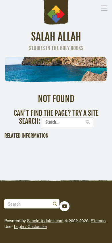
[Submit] (54, 203)
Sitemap (98, 220)
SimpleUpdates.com (45, 220)
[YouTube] (65, 206)
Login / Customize (30, 226)
